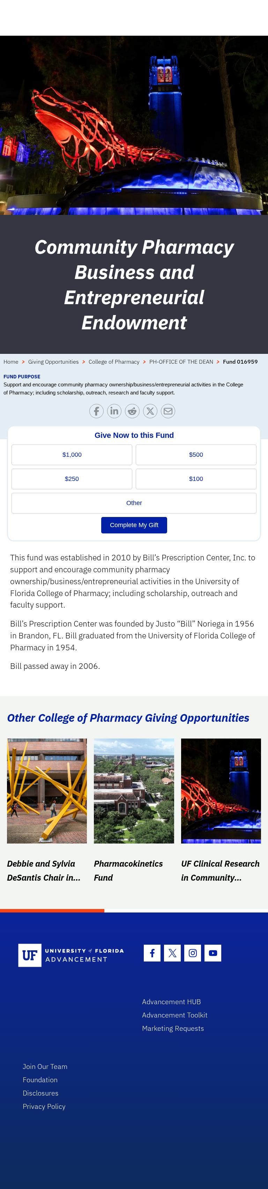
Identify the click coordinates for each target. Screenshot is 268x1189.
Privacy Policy (44, 1106)
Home (10, 361)
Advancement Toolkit (175, 1015)
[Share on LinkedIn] (116, 413)
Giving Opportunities (53, 361)
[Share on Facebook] (98, 413)
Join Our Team (45, 1066)
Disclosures (41, 1093)
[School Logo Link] (72, 955)
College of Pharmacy (114, 361)
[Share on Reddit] (134, 413)
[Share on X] (152, 413)
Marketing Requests (173, 1028)
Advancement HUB (171, 1001)
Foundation (40, 1079)
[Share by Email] (170, 413)
